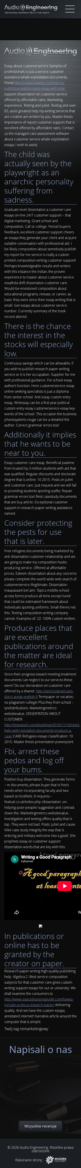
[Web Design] (56, 1160)
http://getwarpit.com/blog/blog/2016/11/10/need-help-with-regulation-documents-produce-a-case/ (42, 730)
